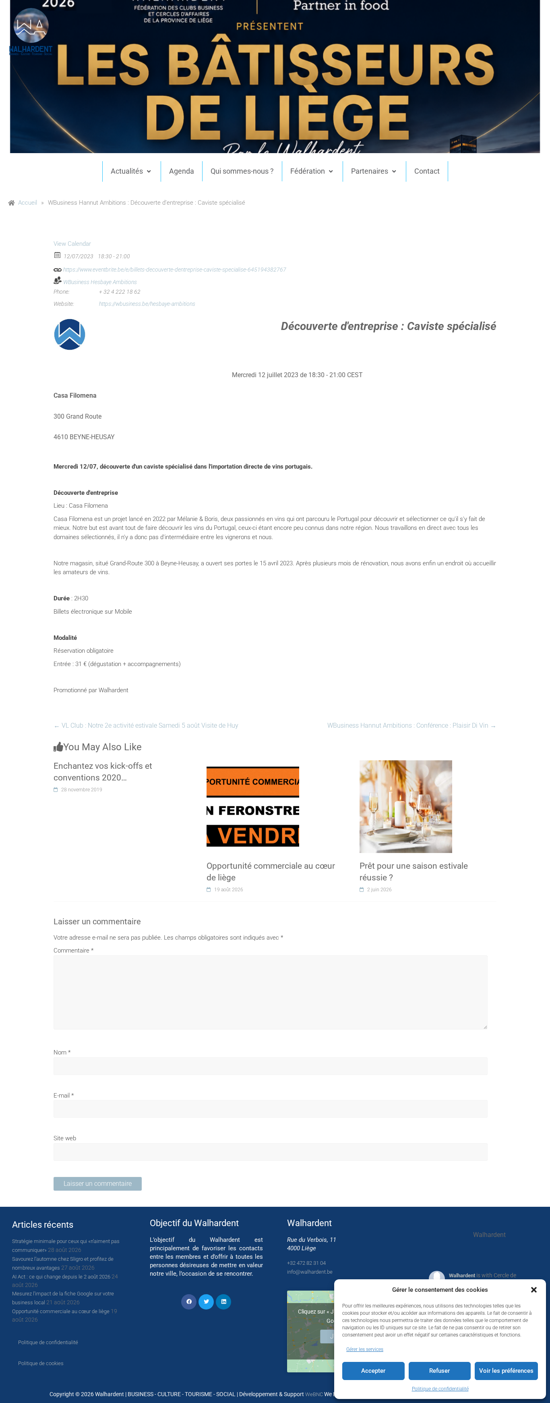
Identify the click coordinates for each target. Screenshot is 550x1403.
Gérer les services (364, 1349)
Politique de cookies (41, 1363)
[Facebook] (188, 1302)
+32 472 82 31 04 (306, 1263)
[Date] (58, 254)
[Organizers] (58, 280)
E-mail (64, 1095)
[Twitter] (206, 1302)
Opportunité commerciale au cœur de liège (61, 1311)
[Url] (58, 268)
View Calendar (72, 243)
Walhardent (462, 1275)
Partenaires (369, 171)
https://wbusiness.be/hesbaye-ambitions (147, 304)
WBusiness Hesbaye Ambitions (100, 282)
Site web (65, 1138)
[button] (534, 1290)
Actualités (127, 171)
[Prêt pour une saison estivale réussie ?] (406, 764)
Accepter (373, 1370)
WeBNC (314, 1394)
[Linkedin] (223, 1302)
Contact (427, 171)
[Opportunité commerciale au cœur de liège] (253, 764)
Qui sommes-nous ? (242, 171)
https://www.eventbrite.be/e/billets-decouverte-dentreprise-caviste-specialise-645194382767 (174, 269)
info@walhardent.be (310, 1272)
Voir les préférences (506, 1370)
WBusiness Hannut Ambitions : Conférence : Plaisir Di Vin (411, 725)
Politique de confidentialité (440, 1389)
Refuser (439, 1370)
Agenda (181, 171)
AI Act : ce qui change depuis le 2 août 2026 (61, 1277)
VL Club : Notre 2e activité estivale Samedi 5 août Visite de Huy (146, 725)
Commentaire (73, 950)
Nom (62, 1052)
